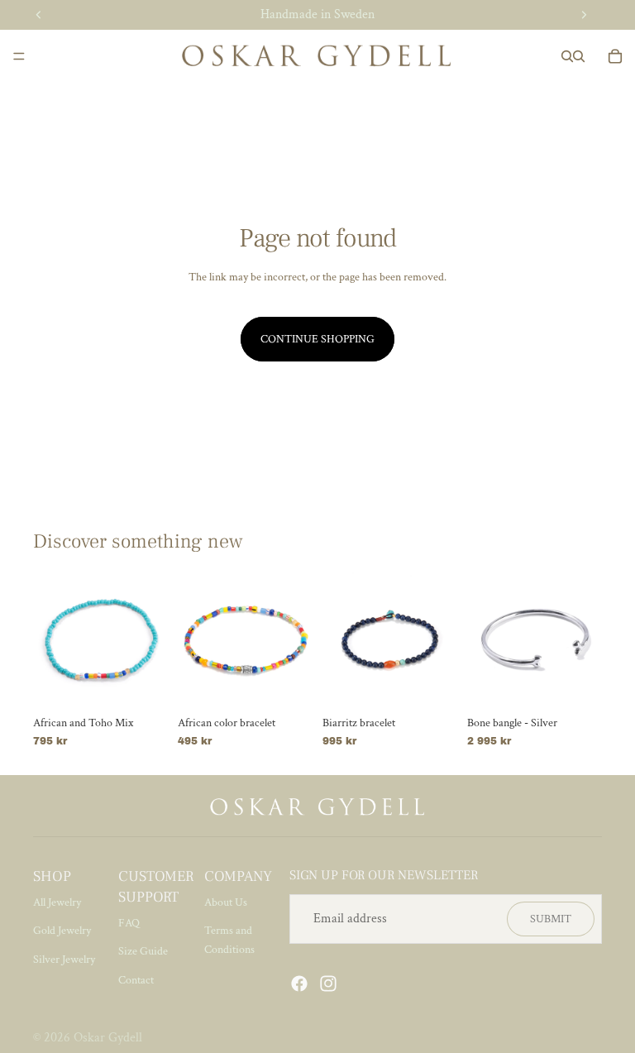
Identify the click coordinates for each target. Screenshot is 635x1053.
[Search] (567, 56)
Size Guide (143, 951)
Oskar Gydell (108, 1037)
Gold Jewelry (62, 930)
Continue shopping (317, 339)
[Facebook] (299, 983)
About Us (225, 902)
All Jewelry (57, 902)
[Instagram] (328, 983)
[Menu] (19, 56)
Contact (136, 980)
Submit (550, 919)
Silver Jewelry (64, 959)
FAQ (129, 923)
